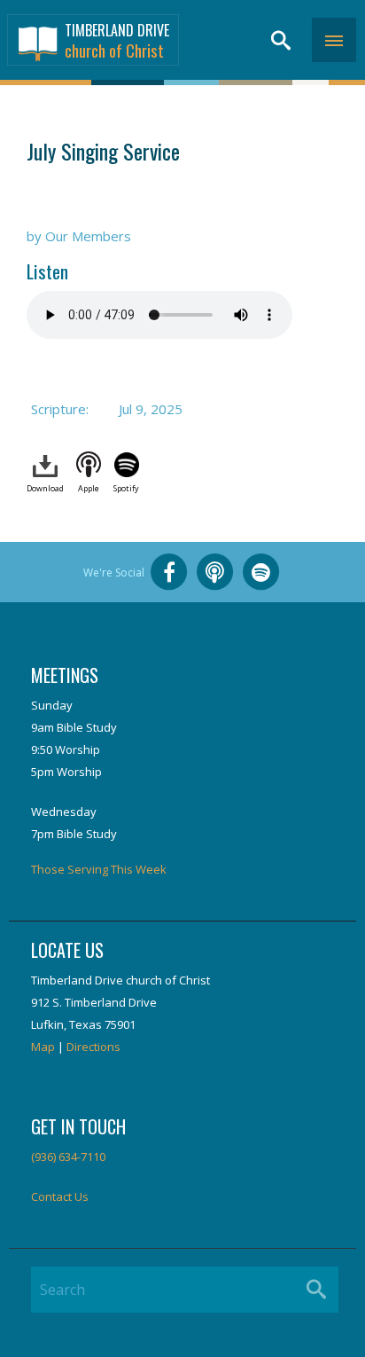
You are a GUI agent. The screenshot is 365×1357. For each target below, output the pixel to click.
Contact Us (60, 1196)
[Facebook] (169, 572)
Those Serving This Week (99, 869)
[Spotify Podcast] (261, 572)
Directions (93, 1047)
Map (43, 1047)
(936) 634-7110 (68, 1157)
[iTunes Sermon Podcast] (215, 572)
